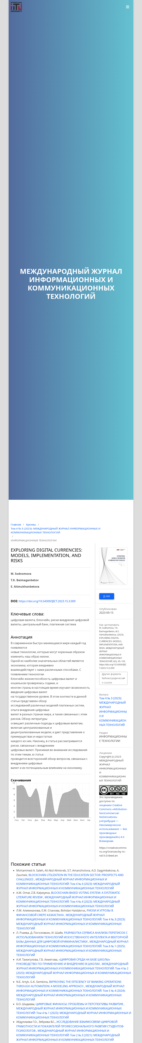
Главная (16, 524)
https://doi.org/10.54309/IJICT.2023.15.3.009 (47, 601)
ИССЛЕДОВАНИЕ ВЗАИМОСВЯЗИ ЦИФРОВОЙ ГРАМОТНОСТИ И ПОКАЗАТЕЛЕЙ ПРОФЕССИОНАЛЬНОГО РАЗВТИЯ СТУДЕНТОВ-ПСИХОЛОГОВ (70, 1026)
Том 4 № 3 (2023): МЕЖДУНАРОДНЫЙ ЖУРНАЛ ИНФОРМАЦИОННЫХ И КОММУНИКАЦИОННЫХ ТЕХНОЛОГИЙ (55, 530)
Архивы (31, 524)
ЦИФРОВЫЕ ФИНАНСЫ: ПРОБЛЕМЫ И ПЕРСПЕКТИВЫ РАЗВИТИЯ (80, 1004)
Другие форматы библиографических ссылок (113, 678)
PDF (108, 596)
